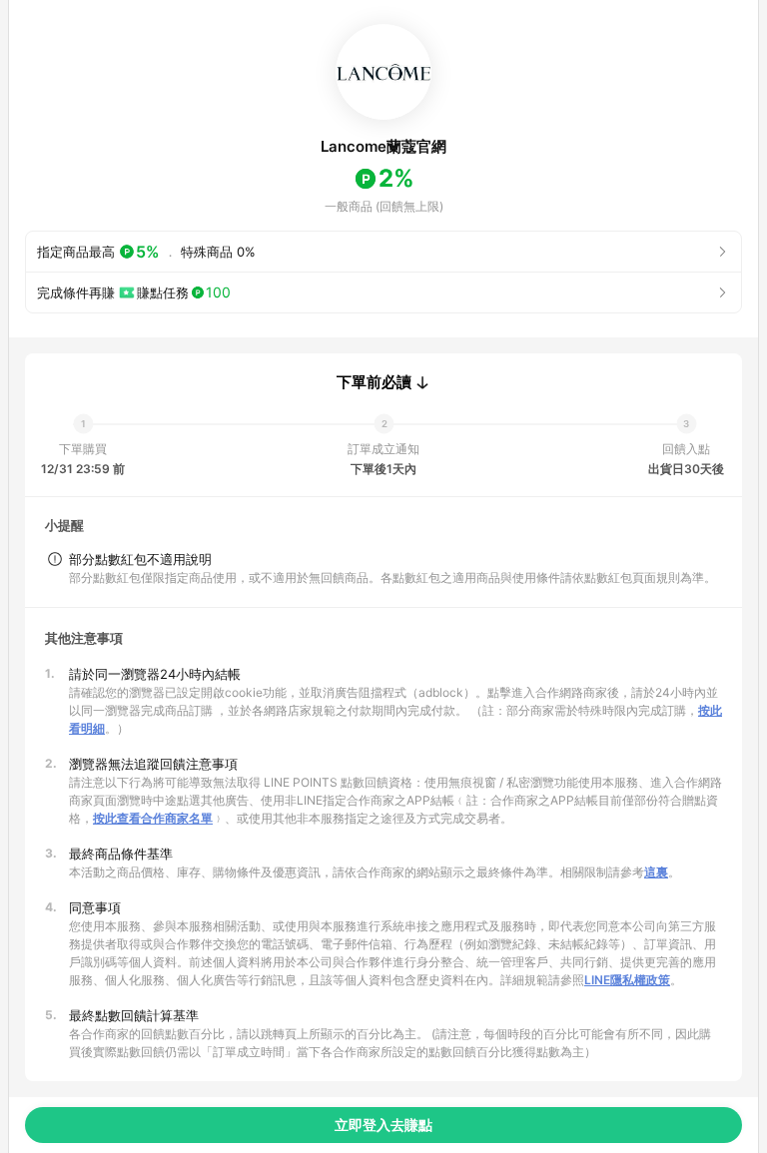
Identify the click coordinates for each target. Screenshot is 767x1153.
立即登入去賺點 (383, 1124)
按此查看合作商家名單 (153, 818)
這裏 (656, 872)
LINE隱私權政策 (627, 979)
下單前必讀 (374, 382)
